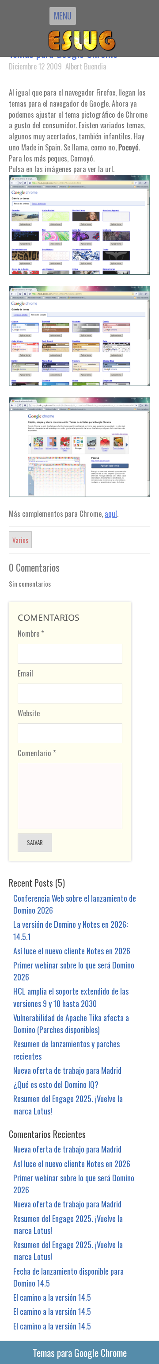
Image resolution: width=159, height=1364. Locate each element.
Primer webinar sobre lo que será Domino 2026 (73, 971)
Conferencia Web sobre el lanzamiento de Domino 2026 (74, 904)
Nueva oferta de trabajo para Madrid (67, 1070)
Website (29, 713)
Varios (20, 540)
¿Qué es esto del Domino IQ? (55, 1084)
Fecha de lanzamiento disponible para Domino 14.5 (68, 1277)
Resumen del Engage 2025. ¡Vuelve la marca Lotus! (68, 1104)
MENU (63, 15)
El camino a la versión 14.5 (52, 1297)
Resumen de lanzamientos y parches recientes (66, 1049)
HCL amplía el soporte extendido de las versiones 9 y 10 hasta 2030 (71, 997)
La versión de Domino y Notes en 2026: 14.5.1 (70, 930)
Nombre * (31, 633)
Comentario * (37, 752)
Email (25, 673)
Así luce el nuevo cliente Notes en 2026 (71, 951)
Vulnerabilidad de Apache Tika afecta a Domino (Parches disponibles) (71, 1023)
